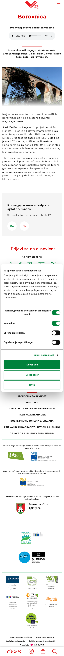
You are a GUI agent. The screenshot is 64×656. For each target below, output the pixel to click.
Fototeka (32, 402)
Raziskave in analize (32, 414)
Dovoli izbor (32, 374)
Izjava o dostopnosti (45, 637)
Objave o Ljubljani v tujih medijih (32, 433)
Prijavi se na (32, 249)
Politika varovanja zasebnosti (42, 641)
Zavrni (32, 384)
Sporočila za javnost (32, 396)
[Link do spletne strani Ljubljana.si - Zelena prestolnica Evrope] (32, 538)
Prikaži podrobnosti (44, 355)
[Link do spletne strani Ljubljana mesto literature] (32, 557)
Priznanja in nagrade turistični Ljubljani (32, 427)
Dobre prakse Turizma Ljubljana (32, 420)
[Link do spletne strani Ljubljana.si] (32, 508)
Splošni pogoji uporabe (15, 641)
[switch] (56, 323)
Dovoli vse (32, 364)
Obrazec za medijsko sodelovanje (32, 408)
